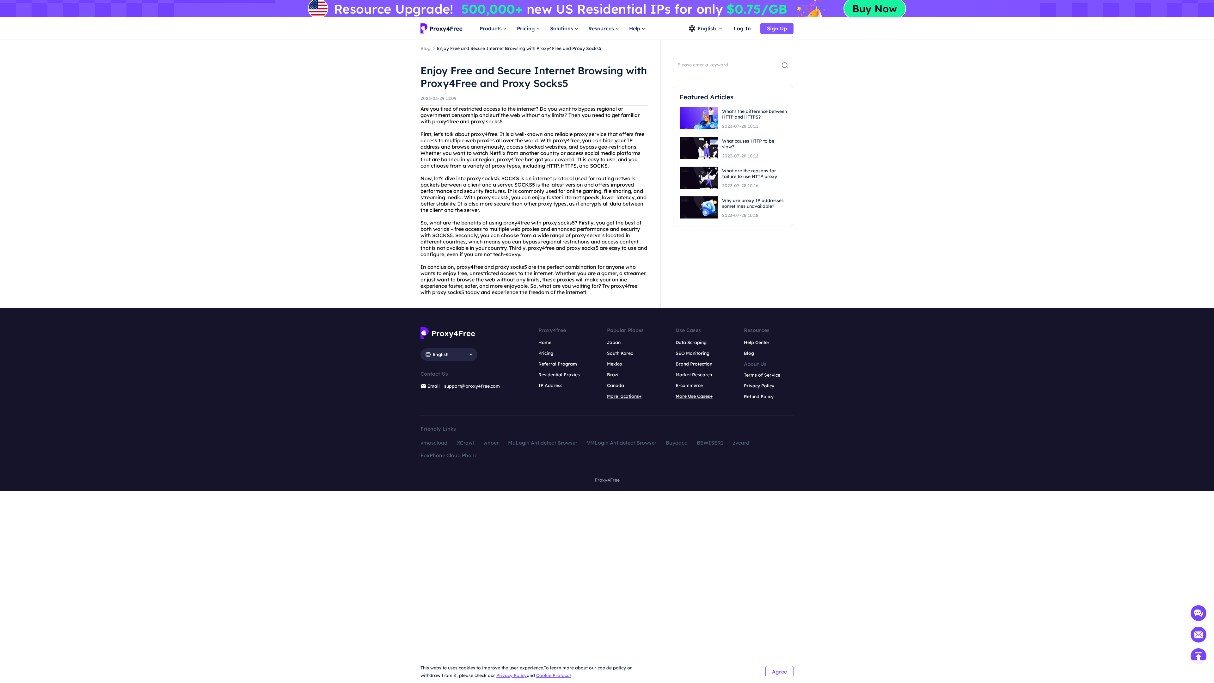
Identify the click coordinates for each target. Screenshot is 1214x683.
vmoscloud (433, 443)
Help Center (756, 342)
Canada (615, 385)
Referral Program (557, 364)
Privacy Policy (511, 675)
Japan (614, 342)
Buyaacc (676, 443)
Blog (749, 353)
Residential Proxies (559, 375)
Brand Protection (694, 364)
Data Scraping (691, 342)
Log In (742, 28)
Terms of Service (762, 375)
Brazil (613, 375)
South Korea (620, 353)
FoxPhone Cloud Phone (448, 455)
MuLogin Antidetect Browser (542, 443)
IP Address (550, 385)
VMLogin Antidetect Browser (621, 443)
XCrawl (465, 443)
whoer (491, 443)
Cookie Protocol (553, 675)
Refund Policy (759, 396)
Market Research (694, 375)
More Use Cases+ (694, 396)
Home (544, 342)
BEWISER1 (710, 443)
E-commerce (689, 385)
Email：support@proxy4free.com (463, 386)
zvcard (741, 443)
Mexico (614, 364)
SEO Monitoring (692, 353)
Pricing (545, 353)
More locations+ (624, 396)
